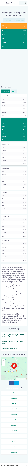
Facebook (11, 383)
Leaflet (17, 378)
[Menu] (25, 3)
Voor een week (5, 91)
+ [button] (3, 360)
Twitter (16, 383)
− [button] (3, 364)
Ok (26, 465)
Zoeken (21, 3)
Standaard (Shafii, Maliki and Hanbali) (15, 20)
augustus (14, 91)
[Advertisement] (14, 67)
